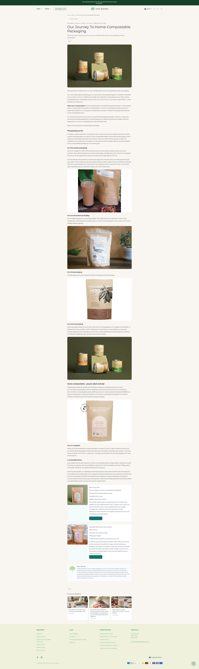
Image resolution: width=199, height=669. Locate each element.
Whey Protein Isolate (106, 633)
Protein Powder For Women (108, 645)
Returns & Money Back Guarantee (44, 640)
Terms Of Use (41, 644)
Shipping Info (41, 636)
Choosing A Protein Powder (78, 639)
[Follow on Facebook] (38, 657)
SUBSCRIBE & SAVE (60, 9)
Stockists (72, 642)
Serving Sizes (41, 650)
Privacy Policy (41, 647)
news (69, 41)
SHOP (38, 9)
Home (69, 15)
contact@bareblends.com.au (140, 641)
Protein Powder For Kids (107, 642)
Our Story (72, 636)
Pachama (101, 467)
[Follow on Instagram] (41, 657)
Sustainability (73, 633)
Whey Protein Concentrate (108, 636)
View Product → (96, 518)
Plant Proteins (104, 639)
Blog (73, 15)
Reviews (39, 633)
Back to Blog (73, 19)
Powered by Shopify (53, 663)
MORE (47, 9)
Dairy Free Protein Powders (108, 648)
